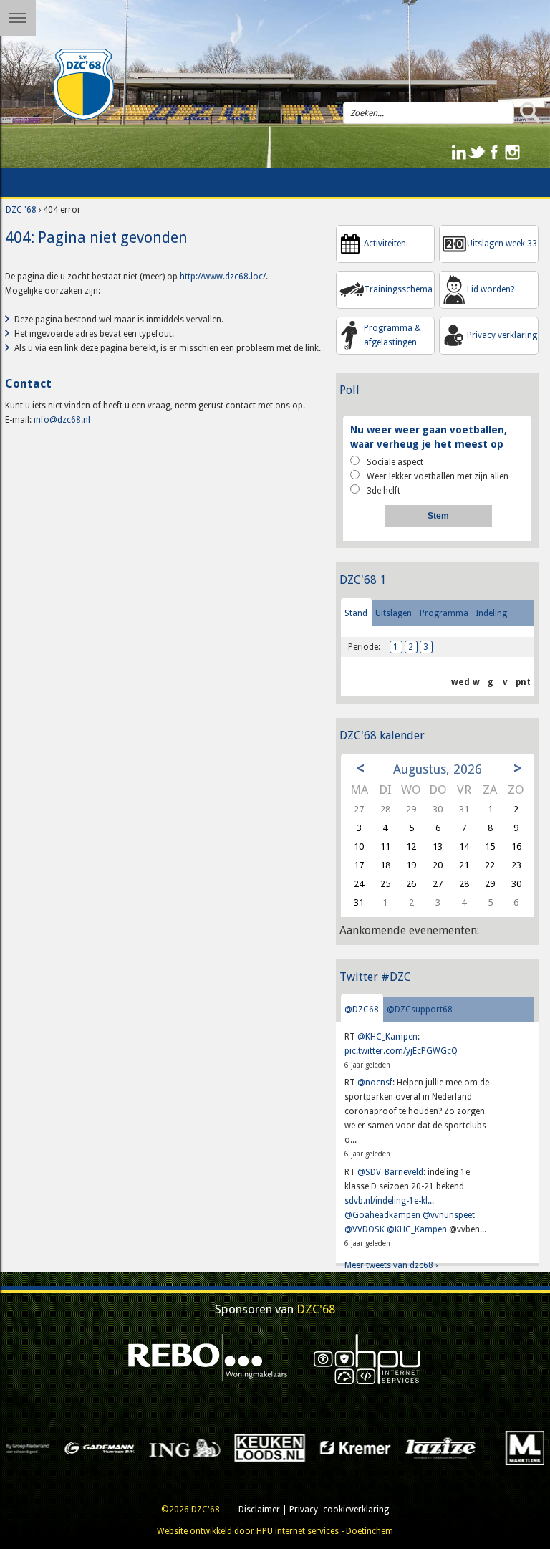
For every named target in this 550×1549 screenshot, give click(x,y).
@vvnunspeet (449, 1215)
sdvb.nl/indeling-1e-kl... (389, 1201)
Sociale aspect (395, 462)
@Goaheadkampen (382, 1215)
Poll (349, 390)
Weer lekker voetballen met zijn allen (437, 476)
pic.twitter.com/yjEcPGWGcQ (401, 1051)
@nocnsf (374, 1083)
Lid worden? (490, 289)
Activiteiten (385, 244)
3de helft (383, 491)
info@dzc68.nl (62, 420)
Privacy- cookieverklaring (339, 1510)
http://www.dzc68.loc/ (223, 277)
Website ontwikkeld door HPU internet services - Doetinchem (275, 1531)
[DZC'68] (84, 84)
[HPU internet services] (367, 1359)
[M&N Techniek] (508, 1447)
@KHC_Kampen (387, 1037)
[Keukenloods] (167, 1447)
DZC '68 (21, 210)
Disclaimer (259, 1510)
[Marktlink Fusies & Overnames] (422, 1447)
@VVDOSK (364, 1229)
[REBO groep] (208, 1359)
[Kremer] (252, 1447)
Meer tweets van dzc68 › (391, 1265)
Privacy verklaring (502, 335)
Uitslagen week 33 (502, 244)
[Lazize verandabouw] (337, 1447)
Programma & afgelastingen (392, 335)
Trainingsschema (398, 289)
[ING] (82, 1447)
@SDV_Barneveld (390, 1172)
